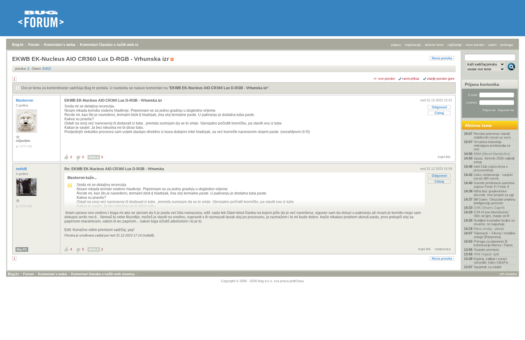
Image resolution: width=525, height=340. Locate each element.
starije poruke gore (441, 78)
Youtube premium (486, 249)
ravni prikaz (411, 78)
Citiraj (439, 113)
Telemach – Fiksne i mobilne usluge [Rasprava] (494, 235)
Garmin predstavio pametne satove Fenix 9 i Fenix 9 (494, 184)
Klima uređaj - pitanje (489, 228)
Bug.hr (18, 45)
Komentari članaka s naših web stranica (114, 45)
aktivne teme (434, 45)
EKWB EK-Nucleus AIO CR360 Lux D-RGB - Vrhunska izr (219, 88)
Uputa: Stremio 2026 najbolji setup (494, 160)
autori (492, 45)
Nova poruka (442, 58)
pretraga (506, 45)
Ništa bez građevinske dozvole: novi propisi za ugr (494, 193)
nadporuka (443, 249)
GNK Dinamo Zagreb (489, 207)
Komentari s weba (59, 45)
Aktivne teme (478, 125)
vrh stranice (508, 274)
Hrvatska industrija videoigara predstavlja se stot (492, 145)
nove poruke (475, 45)
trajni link (444, 157)
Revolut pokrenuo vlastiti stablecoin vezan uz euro (492, 135)
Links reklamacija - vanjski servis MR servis (493, 176)
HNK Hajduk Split (486, 254)
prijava (396, 45)
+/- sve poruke (384, 78)
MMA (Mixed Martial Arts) (492, 154)
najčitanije (455, 45)
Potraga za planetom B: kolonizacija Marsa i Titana (493, 243)
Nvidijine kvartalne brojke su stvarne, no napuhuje (494, 222)
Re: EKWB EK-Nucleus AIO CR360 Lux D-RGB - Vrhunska (114, 169)
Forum (33, 45)
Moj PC (22, 249)
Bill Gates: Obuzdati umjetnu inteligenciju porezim (494, 201)
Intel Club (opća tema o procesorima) (491, 168)
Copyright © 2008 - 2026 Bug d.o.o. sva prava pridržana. (262, 281)
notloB (22, 169)
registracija (413, 45)
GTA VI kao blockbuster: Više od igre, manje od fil (492, 214)
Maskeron (25, 100)
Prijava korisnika (482, 84)
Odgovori (439, 107)
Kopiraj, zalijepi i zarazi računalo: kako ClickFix (491, 260)
